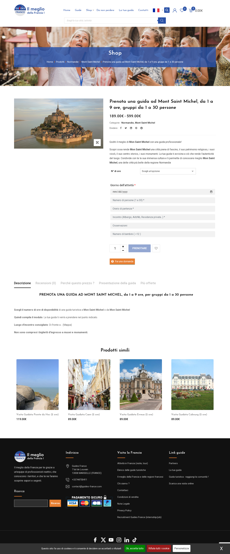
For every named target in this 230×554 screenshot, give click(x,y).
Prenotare (139, 248)
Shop (89, 10)
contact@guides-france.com (87, 486)
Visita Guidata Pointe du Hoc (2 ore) (37, 414)
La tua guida (126, 10)
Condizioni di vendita (127, 497)
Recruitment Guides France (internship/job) (139, 517)
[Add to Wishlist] (156, 248)
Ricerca (19, 491)
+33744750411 (79, 479)
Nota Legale (123, 503)
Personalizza (181, 548)
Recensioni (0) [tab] (46, 283)
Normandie (127, 122)
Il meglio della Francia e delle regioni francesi (140, 476)
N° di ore (116, 171)
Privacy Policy (124, 510)
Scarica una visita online (181, 483)
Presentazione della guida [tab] (117, 283)
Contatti (143, 10)
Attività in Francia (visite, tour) (132, 463)
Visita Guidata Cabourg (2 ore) (189, 414)
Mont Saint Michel (145, 122)
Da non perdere (105, 10)
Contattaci (122, 490)
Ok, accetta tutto (135, 548)
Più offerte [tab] (148, 283)
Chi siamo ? (123, 483)
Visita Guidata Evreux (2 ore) (136, 414)
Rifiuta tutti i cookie (158, 548)
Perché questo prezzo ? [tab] (77, 283)
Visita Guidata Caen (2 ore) (84, 414)
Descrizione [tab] (22, 283)
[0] (191, 10)
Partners (173, 463)
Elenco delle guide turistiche (131, 470)
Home (66, 10)
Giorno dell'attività (122, 185)
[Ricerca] (162, 20)
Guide (78, 10)
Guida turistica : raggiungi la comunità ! (189, 476)
